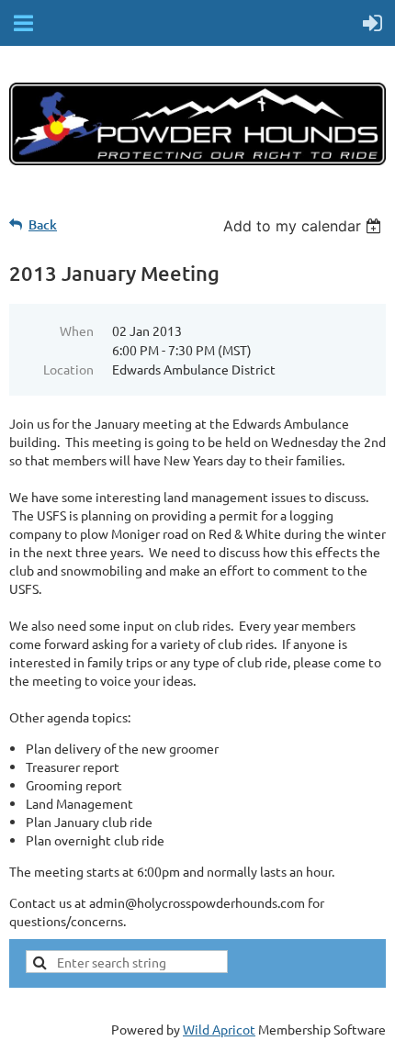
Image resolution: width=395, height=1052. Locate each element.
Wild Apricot (219, 1029)
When (77, 330)
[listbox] (304, 226)
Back (42, 224)
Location (68, 369)
